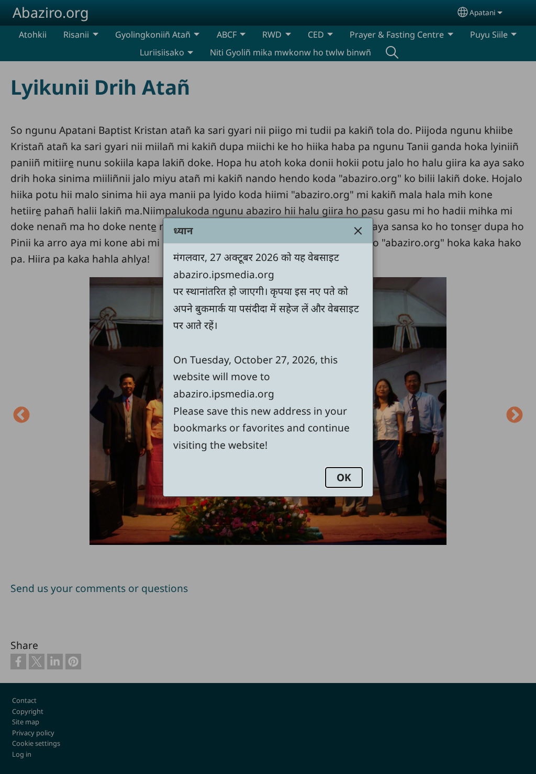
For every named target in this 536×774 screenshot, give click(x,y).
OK (344, 477)
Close (358, 230)
